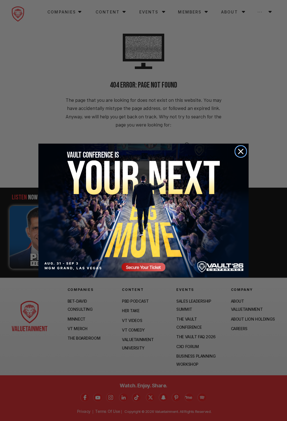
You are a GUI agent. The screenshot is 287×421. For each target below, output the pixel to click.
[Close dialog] (240, 151)
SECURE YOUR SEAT (143, 210)
